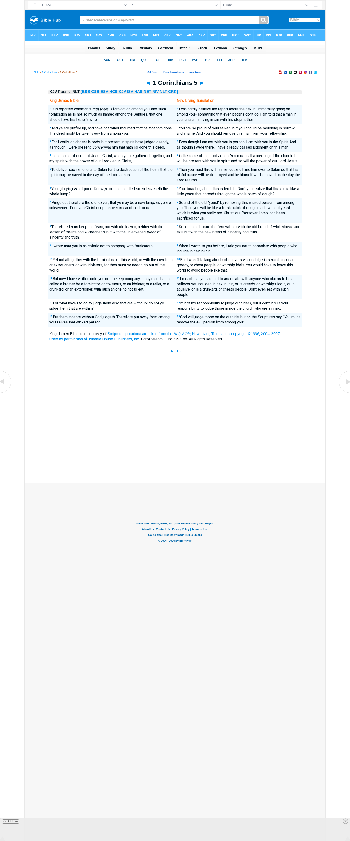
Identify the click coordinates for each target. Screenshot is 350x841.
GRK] (173, 92)
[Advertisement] (175, 448)
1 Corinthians (49, 72)
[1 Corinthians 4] (6, 392)
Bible (36, 72)
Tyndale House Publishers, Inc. (114, 339)
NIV (155, 92)
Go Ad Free (10, 821)
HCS (113, 92)
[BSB (85, 92)
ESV (104, 92)
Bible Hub (175, 351)
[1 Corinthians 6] (344, 392)
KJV (122, 92)
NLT (163, 92)
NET (147, 92)
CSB (95, 92)
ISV (130, 92)
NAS (138, 92)
